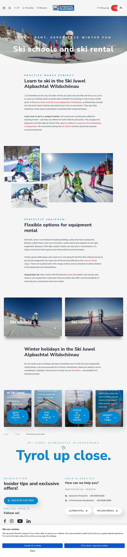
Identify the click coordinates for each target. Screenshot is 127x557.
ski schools (67, 126)
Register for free (23, 500)
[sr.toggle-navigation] (4, 8)
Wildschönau (105, 511)
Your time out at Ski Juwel (17, 390)
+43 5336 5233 (86, 496)
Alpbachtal (76, 511)
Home (6, 434)
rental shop (72, 275)
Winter (17, 434)
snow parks (97, 96)
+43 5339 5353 (90, 500)
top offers (76, 370)
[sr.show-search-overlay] (10, 8)
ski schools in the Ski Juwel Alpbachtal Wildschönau (58, 102)
